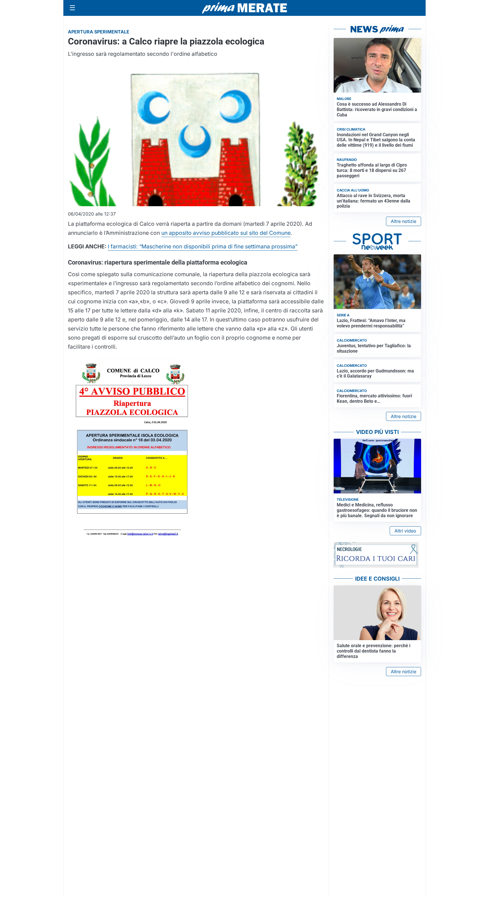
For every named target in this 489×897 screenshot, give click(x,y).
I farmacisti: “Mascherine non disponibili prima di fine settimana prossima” (202, 246)
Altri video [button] (405, 531)
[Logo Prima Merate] (244, 8)
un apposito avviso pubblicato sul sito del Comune (226, 232)
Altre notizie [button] (403, 221)
